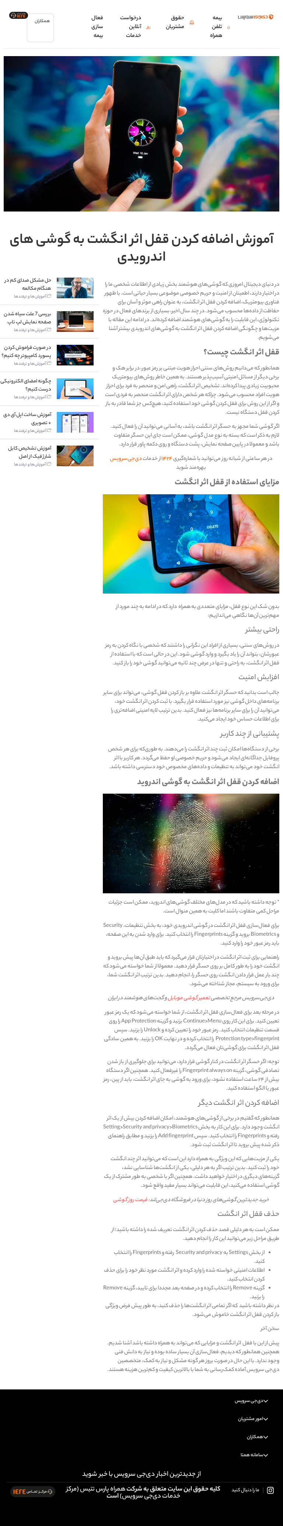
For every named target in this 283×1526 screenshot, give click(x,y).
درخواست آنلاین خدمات (130, 27)
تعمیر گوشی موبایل (189, 998)
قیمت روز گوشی (130, 1200)
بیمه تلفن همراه (216, 27)
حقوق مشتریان (175, 23)
